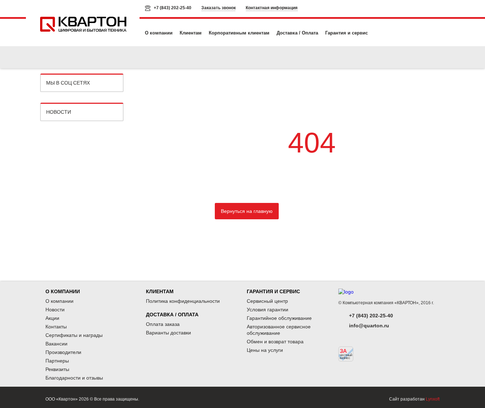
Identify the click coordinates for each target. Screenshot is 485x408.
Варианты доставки (168, 332)
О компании (159, 33)
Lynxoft (433, 399)
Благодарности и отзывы (74, 378)
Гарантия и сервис (346, 33)
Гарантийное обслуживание (279, 318)
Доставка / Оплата (297, 33)
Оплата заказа (163, 324)
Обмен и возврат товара (275, 341)
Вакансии (56, 344)
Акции (52, 318)
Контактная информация (272, 7)
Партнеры (57, 361)
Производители (63, 352)
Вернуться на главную (247, 211)
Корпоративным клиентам (239, 33)
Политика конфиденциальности (183, 301)
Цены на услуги (265, 350)
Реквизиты (57, 369)
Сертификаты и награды (74, 335)
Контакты (56, 326)
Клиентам (191, 33)
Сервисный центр (267, 301)
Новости (58, 112)
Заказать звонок (218, 7)
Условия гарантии (267, 309)
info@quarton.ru (369, 325)
